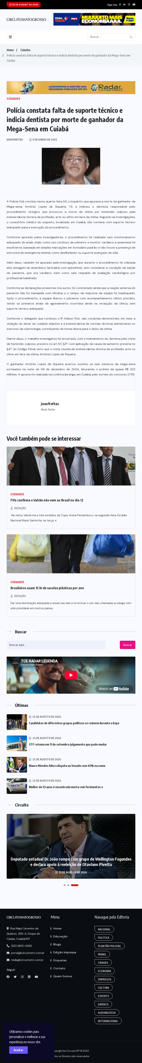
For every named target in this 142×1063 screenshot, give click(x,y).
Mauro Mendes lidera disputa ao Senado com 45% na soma (67, 766)
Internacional (108, 1021)
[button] (64, 885)
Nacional (104, 929)
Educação (60, 936)
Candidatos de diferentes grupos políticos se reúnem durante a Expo (74, 723)
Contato (59, 968)
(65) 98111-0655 (21, 946)
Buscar (127, 645)
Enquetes (60, 960)
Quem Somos (62, 976)
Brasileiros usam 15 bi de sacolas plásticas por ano (47, 588)
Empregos (104, 979)
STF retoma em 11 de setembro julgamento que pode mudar (68, 744)
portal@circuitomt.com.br (27, 953)
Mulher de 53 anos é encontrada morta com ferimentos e (66, 787)
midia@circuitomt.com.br (26, 960)
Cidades (25, 50)
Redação (20, 508)
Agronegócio (107, 1012)
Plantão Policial (109, 946)
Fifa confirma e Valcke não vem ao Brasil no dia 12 (47, 500)
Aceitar (18, 1050)
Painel (102, 954)
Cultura (103, 987)
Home (10, 50)
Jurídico (103, 1004)
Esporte (103, 996)
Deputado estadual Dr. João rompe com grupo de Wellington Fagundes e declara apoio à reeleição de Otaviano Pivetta (71, 861)
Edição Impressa (64, 952)
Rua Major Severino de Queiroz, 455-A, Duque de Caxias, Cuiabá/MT (23, 934)
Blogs (57, 944)
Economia (104, 971)
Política (103, 937)
